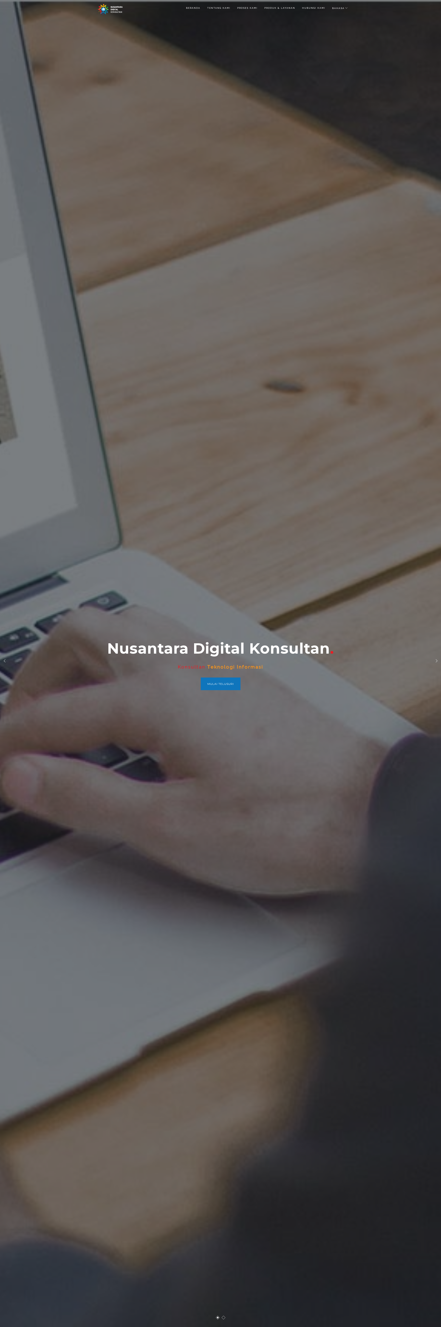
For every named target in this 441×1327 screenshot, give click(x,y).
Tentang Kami (218, 8)
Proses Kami (247, 8)
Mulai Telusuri (220, 684)
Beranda (193, 8)
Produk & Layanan (279, 8)
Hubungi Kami (313, 8)
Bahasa (338, 8)
